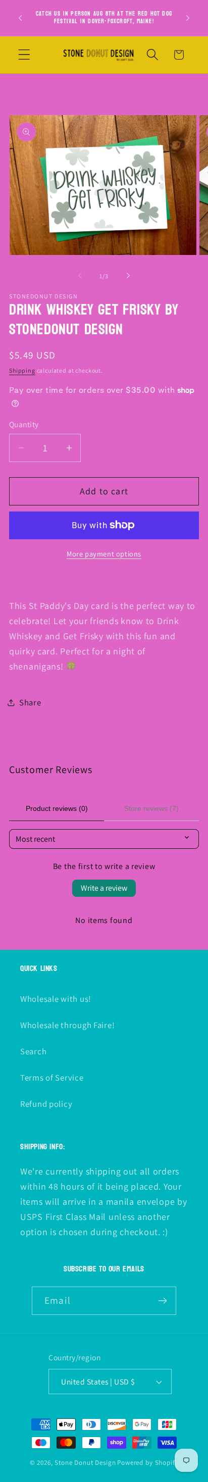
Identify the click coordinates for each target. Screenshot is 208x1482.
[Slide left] (80, 276)
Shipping (22, 370)
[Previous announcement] (20, 18)
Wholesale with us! (55, 998)
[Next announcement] (188, 18)
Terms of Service (52, 1077)
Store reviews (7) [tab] (151, 808)
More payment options (104, 553)
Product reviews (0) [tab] (57, 808)
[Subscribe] (162, 1301)
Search (33, 1051)
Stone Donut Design (85, 1462)
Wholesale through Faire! (67, 1025)
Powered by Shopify (147, 1462)
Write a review (104, 888)
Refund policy (46, 1103)
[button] (24, 54)
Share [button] (30, 702)
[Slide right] (128, 276)
